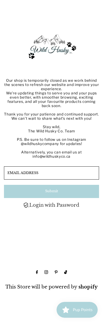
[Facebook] (37, 272)
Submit (51, 191)
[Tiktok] (65, 272)
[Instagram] (46, 272)
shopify (88, 287)
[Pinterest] (56, 272)
